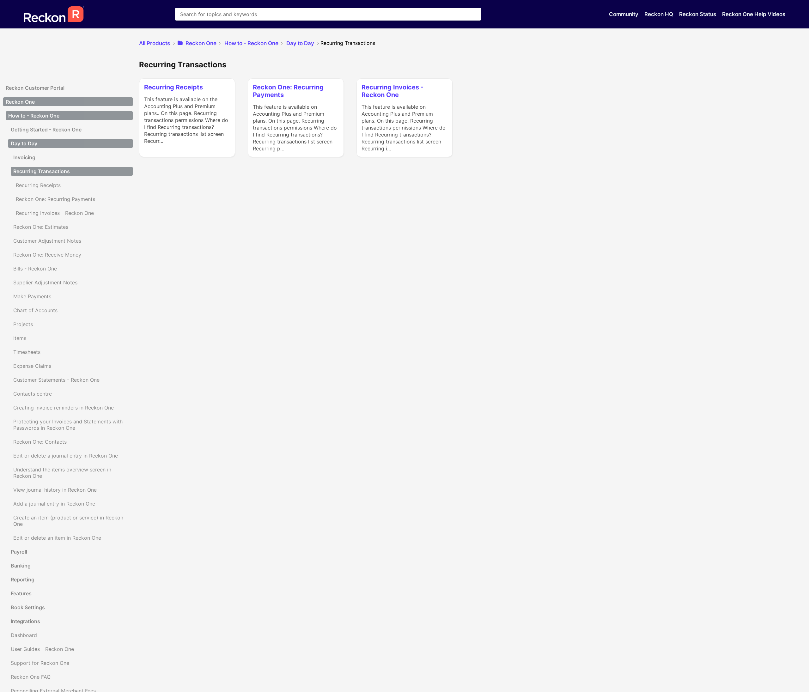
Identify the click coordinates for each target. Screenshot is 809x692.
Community (624, 14)
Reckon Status (698, 14)
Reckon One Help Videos (753, 14)
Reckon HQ (659, 14)
